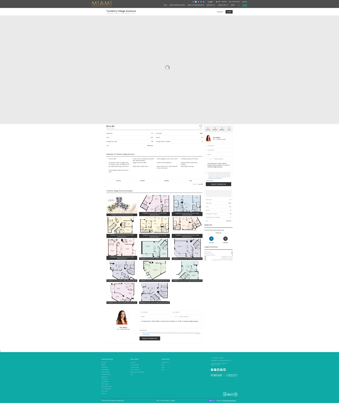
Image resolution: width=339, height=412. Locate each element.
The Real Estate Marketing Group (229, 400)
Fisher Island (105, 379)
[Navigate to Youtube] (198, 2)
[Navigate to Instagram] (201, 2)
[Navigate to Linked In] (204, 2)
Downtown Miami (106, 374)
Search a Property (238, 5)
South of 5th (105, 391)
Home (165, 5)
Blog (163, 365)
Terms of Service (147, 334)
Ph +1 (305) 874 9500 (217, 358)
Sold (132, 374)
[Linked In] (224, 370)
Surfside (104, 393)
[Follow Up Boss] (140, 333)
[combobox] (174, 316)
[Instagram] (221, 370)
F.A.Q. (163, 369)
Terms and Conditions (164, 400)
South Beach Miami (107, 386)
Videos (233, 5)
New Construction (135, 369)
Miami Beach (105, 384)
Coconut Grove (105, 372)
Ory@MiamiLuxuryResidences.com (221, 360)
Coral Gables (105, 369)
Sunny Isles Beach (106, 388)
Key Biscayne (105, 381)
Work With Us (210, 5)
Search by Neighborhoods (196, 5)
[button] (201, 127)
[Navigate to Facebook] (193, 2)
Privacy (157, 400)
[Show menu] (245, 5)
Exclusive (133, 362)
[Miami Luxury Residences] (101, 4)
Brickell (103, 365)
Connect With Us (223, 5)
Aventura (104, 362)
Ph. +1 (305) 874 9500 (123, 329)
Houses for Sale (135, 365)
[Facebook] (212, 370)
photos (110, 18)
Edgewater (104, 377)
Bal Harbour (105, 367)
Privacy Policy (198, 333)
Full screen (231, 18)
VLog (163, 367)
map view (118, 18)
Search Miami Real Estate (177, 5)
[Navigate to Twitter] (196, 2)
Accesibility (172, 400)
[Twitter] (215, 370)
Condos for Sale (135, 367)
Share (221, 12)
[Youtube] (218, 370)
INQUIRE (229, 12)
